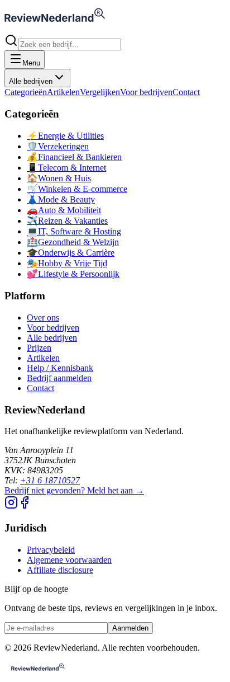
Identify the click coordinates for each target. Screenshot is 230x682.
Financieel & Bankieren (74, 157)
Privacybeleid (51, 549)
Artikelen (63, 92)
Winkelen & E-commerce (77, 189)
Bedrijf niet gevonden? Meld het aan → (74, 490)
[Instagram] (11, 506)
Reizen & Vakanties (67, 220)
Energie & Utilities (65, 135)
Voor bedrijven (146, 92)
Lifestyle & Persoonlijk (73, 274)
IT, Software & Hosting (74, 231)
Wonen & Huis (59, 178)
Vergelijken (100, 92)
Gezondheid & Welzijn (73, 242)
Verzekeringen (58, 146)
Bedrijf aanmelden (59, 378)
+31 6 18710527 (50, 480)
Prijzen (39, 347)
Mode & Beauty (61, 199)
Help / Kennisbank (60, 368)
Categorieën (25, 92)
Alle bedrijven (30, 81)
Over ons (43, 317)
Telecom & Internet (66, 167)
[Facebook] (24, 506)
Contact (186, 92)
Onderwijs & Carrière (70, 252)
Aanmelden (130, 628)
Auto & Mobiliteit (64, 210)
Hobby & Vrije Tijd (67, 263)
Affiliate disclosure (60, 570)
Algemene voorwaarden (69, 560)
